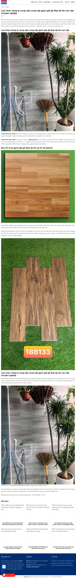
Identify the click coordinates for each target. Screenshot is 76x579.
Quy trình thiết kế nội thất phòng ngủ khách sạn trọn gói (38, 547)
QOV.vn (3, 7)
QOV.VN (26, 577)
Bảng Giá (35, 577)
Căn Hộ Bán (46, 2)
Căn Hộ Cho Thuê (57, 2)
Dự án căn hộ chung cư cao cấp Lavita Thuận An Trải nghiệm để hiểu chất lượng (63, 523)
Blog (7, 7)
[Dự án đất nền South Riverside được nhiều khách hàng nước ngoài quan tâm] (12, 512)
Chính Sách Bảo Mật (56, 577)
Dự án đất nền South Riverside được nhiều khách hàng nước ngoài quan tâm (12, 523)
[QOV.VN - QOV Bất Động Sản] (7, 2)
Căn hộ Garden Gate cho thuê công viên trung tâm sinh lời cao (63, 547)
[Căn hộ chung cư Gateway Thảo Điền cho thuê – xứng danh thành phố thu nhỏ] (37, 512)
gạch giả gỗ (33, 139)
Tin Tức (67, 2)
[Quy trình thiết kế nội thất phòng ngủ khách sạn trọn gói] (37, 536)
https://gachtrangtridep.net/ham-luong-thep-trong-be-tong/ (28, 485)
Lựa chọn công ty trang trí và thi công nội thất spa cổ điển (12, 547)
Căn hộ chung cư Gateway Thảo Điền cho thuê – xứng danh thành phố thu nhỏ (38, 523)
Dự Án (40, 2)
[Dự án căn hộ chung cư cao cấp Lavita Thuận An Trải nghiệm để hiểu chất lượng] (63, 512)
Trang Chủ (34, 2)
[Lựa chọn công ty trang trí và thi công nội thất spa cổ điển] (12, 536)
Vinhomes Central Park (66, 565)
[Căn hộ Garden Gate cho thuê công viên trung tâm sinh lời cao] (63, 536)
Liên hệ (73, 2)
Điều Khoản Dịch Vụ (44, 577)
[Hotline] (4, 575)
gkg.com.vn (71, 561)
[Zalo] (4, 567)
